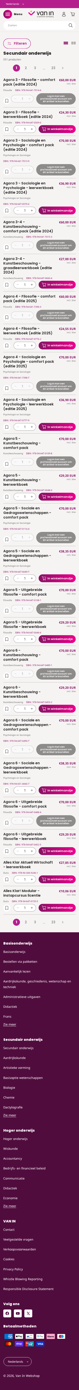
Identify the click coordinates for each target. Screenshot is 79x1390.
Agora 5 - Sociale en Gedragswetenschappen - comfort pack (27, 513)
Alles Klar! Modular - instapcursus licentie (22, 893)
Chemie (8, 1097)
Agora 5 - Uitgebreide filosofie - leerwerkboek (24, 624)
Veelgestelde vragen (18, 1239)
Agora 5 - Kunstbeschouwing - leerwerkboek (22, 480)
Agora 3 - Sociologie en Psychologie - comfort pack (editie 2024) (28, 145)
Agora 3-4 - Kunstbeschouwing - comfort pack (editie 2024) (28, 226)
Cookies (8, 1259)
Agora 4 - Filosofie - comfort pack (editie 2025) (29, 298)
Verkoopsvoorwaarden (19, 1249)
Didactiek (10, 1006)
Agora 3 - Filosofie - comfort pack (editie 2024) (29, 82)
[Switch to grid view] (73, 43)
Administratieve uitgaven (21, 997)
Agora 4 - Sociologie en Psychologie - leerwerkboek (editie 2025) (28, 404)
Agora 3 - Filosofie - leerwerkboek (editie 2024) (28, 114)
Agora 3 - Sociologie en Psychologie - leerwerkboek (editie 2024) (28, 188)
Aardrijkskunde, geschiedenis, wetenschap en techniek (37, 984)
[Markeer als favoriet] (6, 100)
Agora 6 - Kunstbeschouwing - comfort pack (22, 655)
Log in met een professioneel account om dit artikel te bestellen (56, 99)
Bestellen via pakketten (20, 961)
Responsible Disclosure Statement (28, 1289)
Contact (8, 1229)
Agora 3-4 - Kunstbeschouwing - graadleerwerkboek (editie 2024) (27, 266)
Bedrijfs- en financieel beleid (24, 1168)
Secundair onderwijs (18, 1048)
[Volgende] (62, 68)
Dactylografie (13, 1107)
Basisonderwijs (14, 952)
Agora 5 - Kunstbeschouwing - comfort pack (22, 443)
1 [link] (16, 68)
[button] (7, 14)
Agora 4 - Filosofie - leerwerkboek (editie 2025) (27, 331)
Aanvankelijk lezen (17, 971)
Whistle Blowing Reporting (23, 1279)
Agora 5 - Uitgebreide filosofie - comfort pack (25, 592)
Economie (10, 1198)
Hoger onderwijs (15, 1139)
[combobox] (39, 25)
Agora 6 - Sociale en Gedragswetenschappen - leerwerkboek (27, 768)
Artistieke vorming (16, 1068)
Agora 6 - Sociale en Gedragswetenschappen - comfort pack (27, 725)
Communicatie (14, 1178)
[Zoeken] (70, 25)
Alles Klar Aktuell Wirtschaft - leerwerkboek (28, 864)
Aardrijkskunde (14, 1058)
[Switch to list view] (66, 43)
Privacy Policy (13, 1269)
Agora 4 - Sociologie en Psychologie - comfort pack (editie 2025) (28, 361)
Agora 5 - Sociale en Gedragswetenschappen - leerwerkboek (27, 556)
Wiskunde (10, 1148)
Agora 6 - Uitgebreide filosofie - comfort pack (25, 804)
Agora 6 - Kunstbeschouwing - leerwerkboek (22, 692)
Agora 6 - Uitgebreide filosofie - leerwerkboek (24, 836)
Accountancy (12, 1158)
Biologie (9, 1087)
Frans (7, 1016)
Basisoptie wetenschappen (23, 1078)
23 (53, 68)
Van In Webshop (28, 1376)
